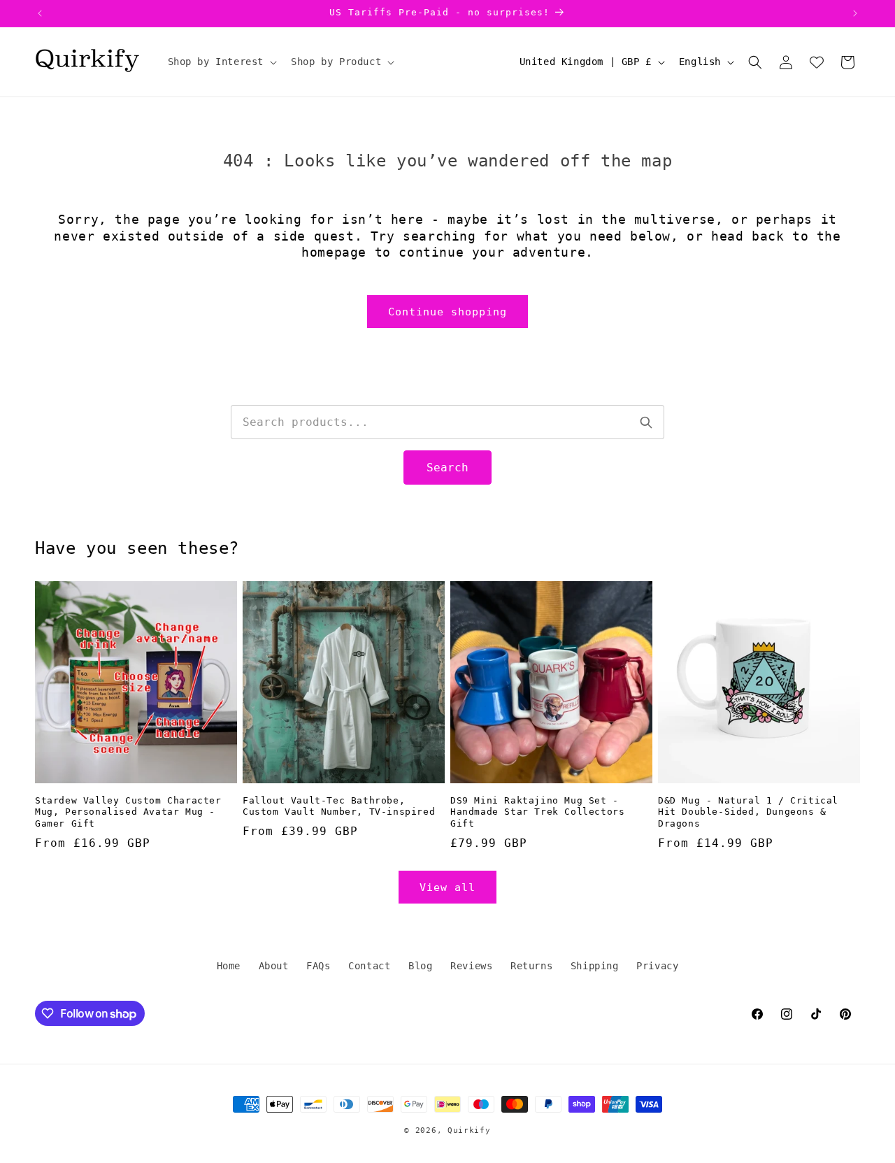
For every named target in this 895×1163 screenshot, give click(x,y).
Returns (531, 965)
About (274, 965)
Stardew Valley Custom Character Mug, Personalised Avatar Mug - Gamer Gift (128, 812)
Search (447, 467)
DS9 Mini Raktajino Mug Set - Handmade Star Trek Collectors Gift (537, 812)
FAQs (318, 965)
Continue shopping (447, 312)
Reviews (471, 965)
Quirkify (469, 1130)
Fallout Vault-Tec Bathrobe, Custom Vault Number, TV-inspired (339, 806)
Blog (420, 965)
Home (229, 965)
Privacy (657, 965)
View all (447, 887)
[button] (221, 61)
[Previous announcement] (39, 13)
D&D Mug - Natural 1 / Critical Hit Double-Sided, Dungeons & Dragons (748, 812)
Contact (369, 965)
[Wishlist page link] (817, 62)
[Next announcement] (855, 13)
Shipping (595, 965)
